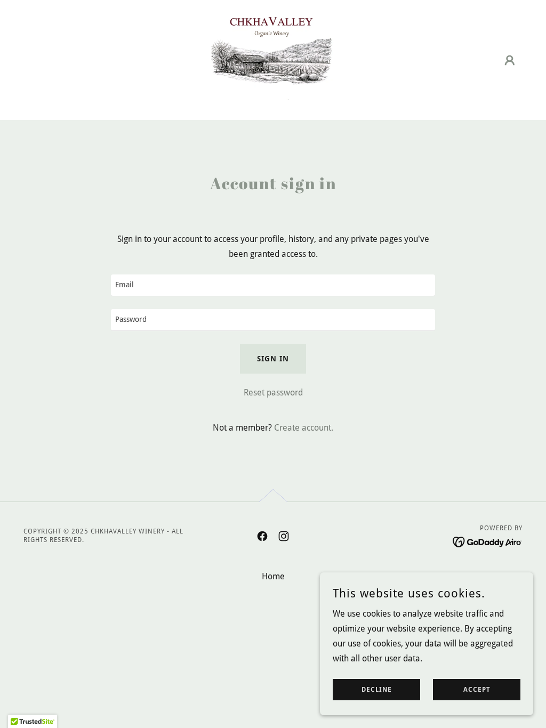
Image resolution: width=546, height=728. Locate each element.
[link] (273, 59)
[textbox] (273, 285)
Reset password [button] (273, 392)
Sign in (273, 358)
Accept (477, 689)
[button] (509, 60)
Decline (377, 689)
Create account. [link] (303, 428)
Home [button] (273, 576)
